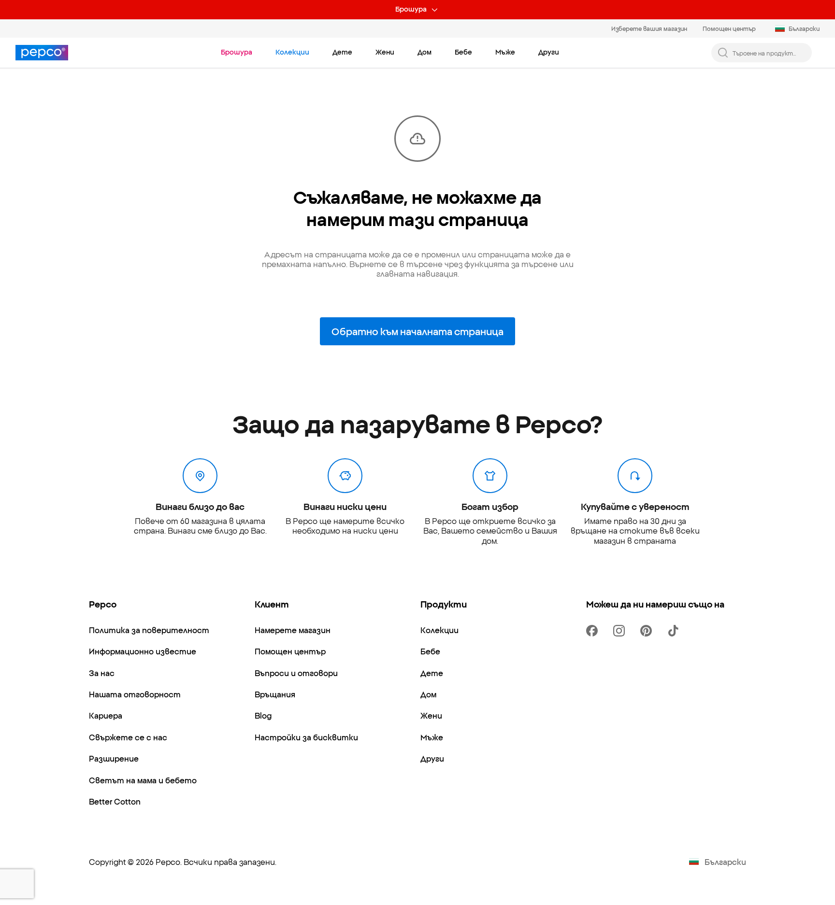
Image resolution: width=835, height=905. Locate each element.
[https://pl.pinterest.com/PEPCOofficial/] (648, 630)
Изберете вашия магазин (649, 28)
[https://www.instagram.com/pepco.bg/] (621, 630)
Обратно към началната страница (417, 331)
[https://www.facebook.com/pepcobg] (594, 630)
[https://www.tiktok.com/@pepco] (675, 630)
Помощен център (729, 28)
